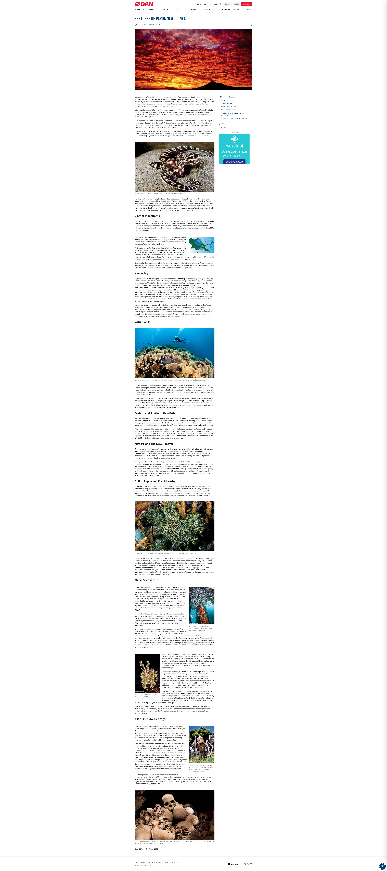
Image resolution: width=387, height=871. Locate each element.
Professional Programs (229, 9)
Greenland (224, 100)
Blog (215, 4)
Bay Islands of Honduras (229, 110)
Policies (148, 862)
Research (192, 9)
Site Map (142, 862)
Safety (179, 9)
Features (232, 97)
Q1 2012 (224, 127)
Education (207, 9)
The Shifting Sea (226, 103)
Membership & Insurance (145, 9)
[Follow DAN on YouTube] (251, 864)
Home (136, 862)
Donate (227, 4)
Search (220, 4)
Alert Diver (207, 4)
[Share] (251, 25)
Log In (236, 4)
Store (199, 4)
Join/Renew (247, 4)
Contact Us (175, 862)
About (249, 9)
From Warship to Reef (228, 107)
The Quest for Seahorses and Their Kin (234, 118)
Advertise (167, 862)
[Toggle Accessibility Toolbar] (382, 866)
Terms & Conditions (157, 862)
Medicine (165, 9)
